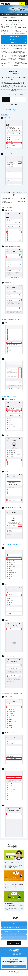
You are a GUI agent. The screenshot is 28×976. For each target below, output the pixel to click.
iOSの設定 (6, 99)
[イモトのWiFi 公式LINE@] (14, 954)
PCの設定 (22, 99)
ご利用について (5, 17)
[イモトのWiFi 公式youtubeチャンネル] (17, 954)
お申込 (22, 3)
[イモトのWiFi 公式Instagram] (20, 954)
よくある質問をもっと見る (13, 943)
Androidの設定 (14, 99)
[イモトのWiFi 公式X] (11, 954)
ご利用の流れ (7, 14)
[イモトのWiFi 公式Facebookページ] (7, 954)
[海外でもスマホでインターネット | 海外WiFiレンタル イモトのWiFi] (5, 3)
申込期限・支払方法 (16, 14)
